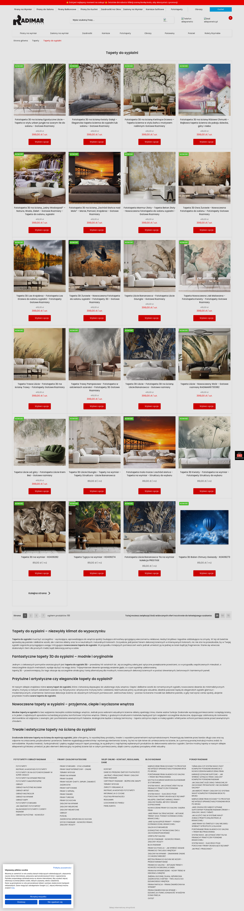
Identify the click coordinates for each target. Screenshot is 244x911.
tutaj (13, 888)
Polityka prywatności (62, 868)
